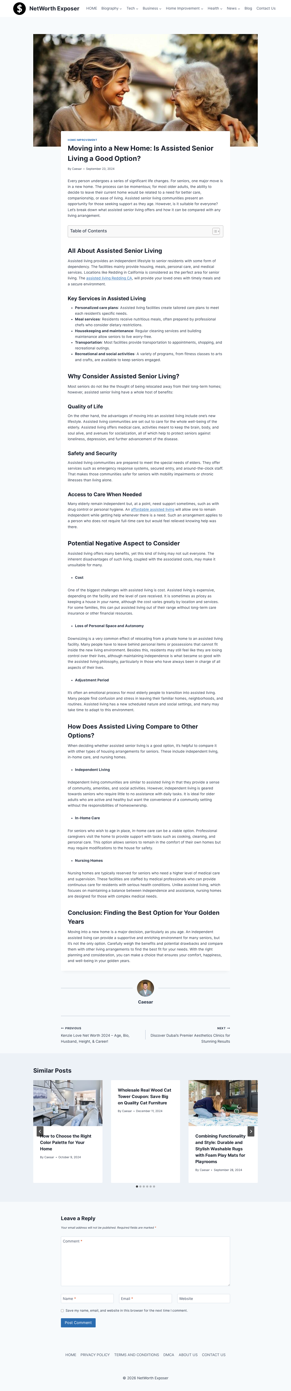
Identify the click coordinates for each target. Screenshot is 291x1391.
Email (127, 1299)
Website (186, 1299)
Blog (248, 8)
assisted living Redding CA (109, 278)
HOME (91, 8)
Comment (72, 1241)
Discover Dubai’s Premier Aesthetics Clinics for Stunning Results (190, 1035)
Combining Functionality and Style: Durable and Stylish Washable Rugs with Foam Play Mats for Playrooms (220, 1149)
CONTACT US (214, 1355)
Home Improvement (82, 140)
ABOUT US (188, 1355)
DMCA (168, 1355)
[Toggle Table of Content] (214, 231)
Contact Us (266, 8)
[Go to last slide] (40, 1131)
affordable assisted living (152, 509)
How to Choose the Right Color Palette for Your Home (65, 1142)
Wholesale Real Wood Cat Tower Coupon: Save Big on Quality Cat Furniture (144, 1096)
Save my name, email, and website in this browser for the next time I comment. (127, 1310)
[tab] (137, 1186)
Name (69, 1299)
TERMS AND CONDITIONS (136, 1355)
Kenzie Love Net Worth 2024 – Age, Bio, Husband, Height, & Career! (95, 1035)
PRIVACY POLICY (95, 1355)
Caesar (77, 168)
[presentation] (67, 1103)
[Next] (251, 1131)
